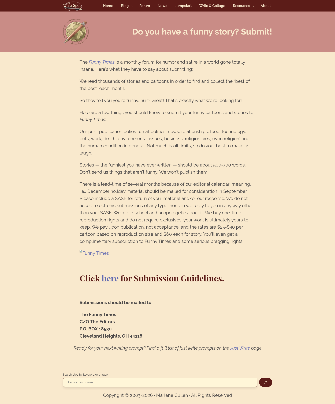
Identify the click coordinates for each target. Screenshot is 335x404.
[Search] (265, 382)
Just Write (240, 348)
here (111, 278)
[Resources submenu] (253, 6)
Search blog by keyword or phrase (85, 374)
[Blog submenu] (132, 6)
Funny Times (101, 62)
